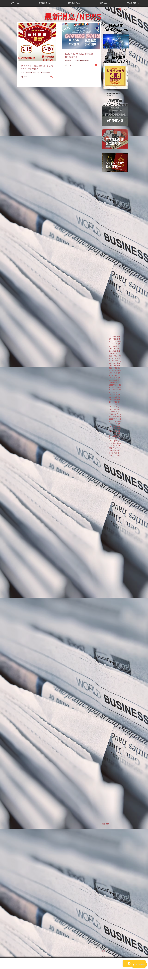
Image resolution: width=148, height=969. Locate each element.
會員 (103, 956)
